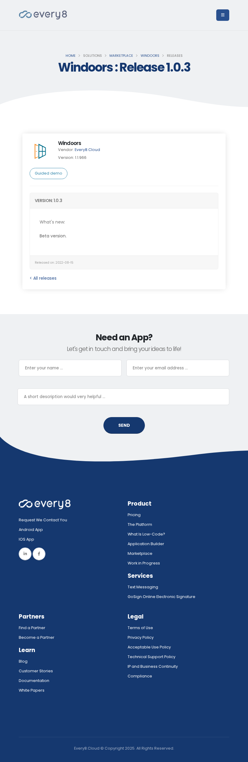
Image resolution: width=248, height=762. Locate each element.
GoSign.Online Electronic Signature (161, 596)
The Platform (140, 524)
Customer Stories (36, 671)
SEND (124, 425)
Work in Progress (144, 563)
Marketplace (121, 55)
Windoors (150, 55)
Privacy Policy (141, 637)
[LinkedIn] (25, 554)
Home (71, 55)
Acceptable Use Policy (149, 647)
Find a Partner (32, 627)
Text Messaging (143, 587)
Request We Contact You (43, 519)
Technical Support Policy (151, 656)
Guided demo (48, 173)
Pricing (134, 514)
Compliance (140, 676)
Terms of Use (140, 627)
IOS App (28, 539)
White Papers (31, 690)
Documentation (34, 680)
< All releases (43, 278)
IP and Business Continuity (153, 666)
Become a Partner (36, 637)
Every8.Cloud (87, 149)
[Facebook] (39, 554)
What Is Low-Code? (146, 534)
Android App (31, 529)
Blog (23, 661)
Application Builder (146, 543)
